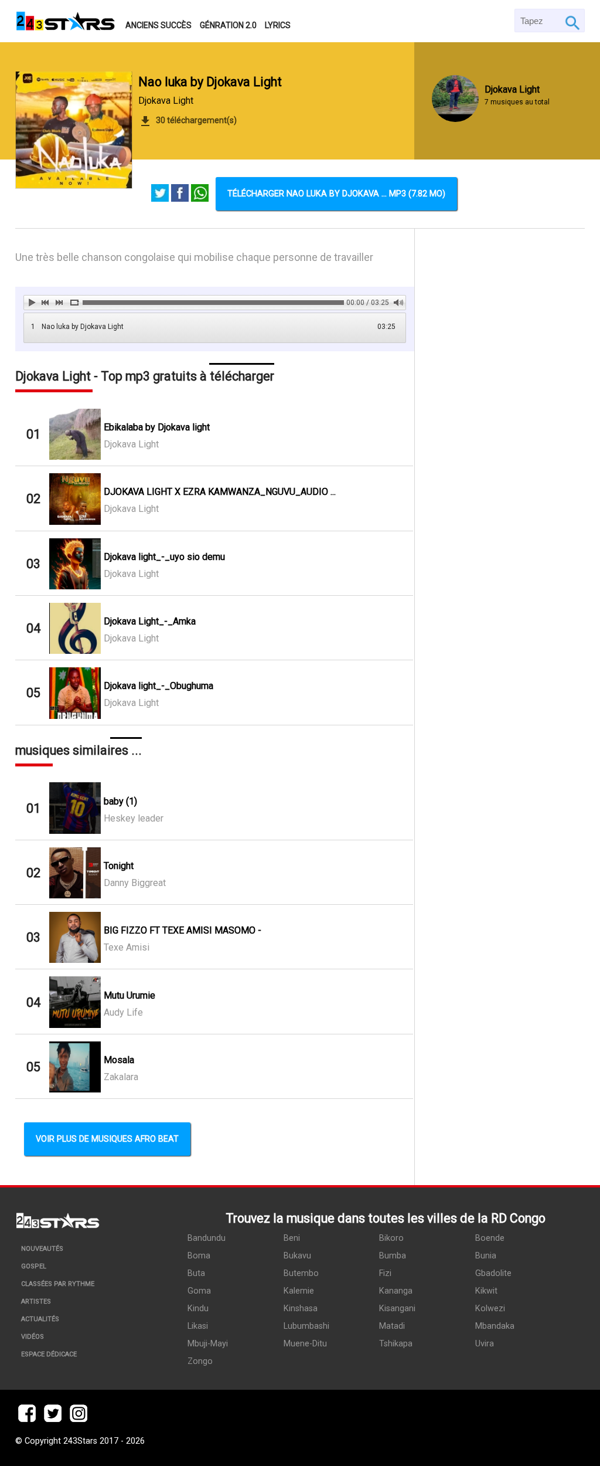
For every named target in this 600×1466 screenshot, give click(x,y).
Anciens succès (158, 25)
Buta (196, 1273)
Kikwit (486, 1291)
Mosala (119, 1059)
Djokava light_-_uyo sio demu (164, 556)
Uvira (484, 1344)
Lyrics (278, 25)
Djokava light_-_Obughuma (158, 685)
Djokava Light (165, 100)
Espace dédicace (49, 1354)
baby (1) (120, 801)
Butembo (301, 1273)
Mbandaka (494, 1326)
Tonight (119, 865)
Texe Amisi (126, 947)
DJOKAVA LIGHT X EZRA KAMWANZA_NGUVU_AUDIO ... (220, 491)
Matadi (392, 1326)
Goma (199, 1291)
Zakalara (121, 1076)
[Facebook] (180, 194)
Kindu (198, 1309)
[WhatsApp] (200, 194)
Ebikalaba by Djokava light (157, 427)
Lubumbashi (306, 1326)
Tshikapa (395, 1344)
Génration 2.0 (228, 25)
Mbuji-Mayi (208, 1344)
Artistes (36, 1301)
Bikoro (391, 1238)
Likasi (198, 1326)
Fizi (385, 1273)
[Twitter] (160, 194)
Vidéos (32, 1337)
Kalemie (299, 1291)
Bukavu (297, 1256)
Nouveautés (42, 1249)
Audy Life (123, 1012)
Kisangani (397, 1309)
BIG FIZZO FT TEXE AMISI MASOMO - (182, 930)
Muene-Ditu (305, 1344)
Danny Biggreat (135, 882)
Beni (292, 1238)
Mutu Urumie (129, 995)
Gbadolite (493, 1273)
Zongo (200, 1361)
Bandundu (207, 1238)
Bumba (392, 1256)
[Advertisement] (500, 641)
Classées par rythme (57, 1284)
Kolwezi (490, 1309)
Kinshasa (301, 1309)
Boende (489, 1238)
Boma (199, 1256)
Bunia (485, 1256)
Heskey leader (133, 818)
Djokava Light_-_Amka (150, 621)
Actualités (40, 1319)
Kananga (395, 1291)
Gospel (33, 1266)
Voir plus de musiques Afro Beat (107, 1139)
